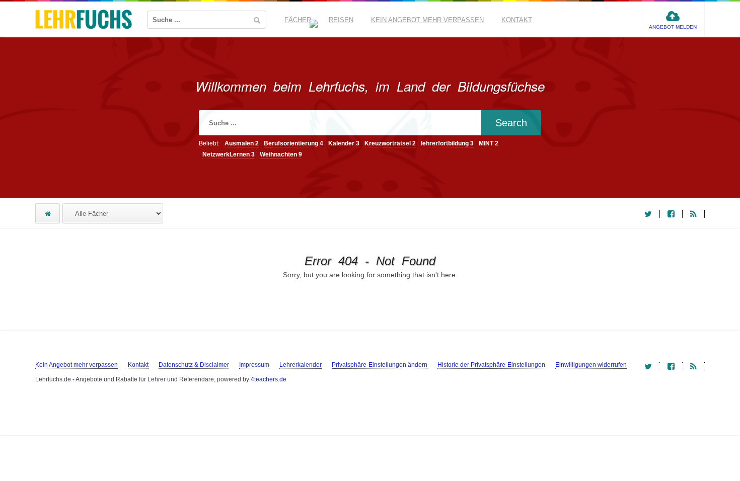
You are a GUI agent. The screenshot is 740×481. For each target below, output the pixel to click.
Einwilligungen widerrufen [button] (591, 364)
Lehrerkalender (300, 364)
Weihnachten (281, 154)
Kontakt (516, 20)
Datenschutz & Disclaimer (194, 364)
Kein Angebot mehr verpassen (427, 20)
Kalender (343, 143)
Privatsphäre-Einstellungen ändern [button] (379, 364)
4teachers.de (268, 379)
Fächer (297, 20)
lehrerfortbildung (447, 143)
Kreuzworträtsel (390, 143)
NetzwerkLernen (228, 154)
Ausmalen (242, 143)
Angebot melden (673, 27)
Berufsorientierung (293, 143)
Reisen (341, 20)
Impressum (254, 364)
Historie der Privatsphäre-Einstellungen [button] (491, 364)
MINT (488, 143)
